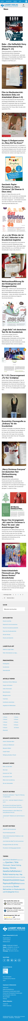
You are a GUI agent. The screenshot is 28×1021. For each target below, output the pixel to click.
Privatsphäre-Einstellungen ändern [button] (11, 991)
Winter (17, 892)
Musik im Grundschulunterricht (10, 627)
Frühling (18, 865)
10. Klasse (16, 727)
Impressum (5, 987)
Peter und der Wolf (7, 766)
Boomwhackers (6, 692)
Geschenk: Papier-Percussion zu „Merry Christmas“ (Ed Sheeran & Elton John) (13, 188)
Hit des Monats (6, 634)
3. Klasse (5, 719)
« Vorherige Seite (7, 594)
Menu (24, 6)
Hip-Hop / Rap (17, 874)
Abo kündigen (6, 996)
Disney (4, 862)
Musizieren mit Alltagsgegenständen (12, 848)
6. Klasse (16, 722)
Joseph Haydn (6, 751)
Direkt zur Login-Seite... (8, 649)
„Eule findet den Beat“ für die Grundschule (13, 841)
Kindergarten (6, 663)
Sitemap (5, 998)
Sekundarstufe (6, 670)
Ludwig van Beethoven (8, 745)
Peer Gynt (5, 770)
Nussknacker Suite (7, 776)
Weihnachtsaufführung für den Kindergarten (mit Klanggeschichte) (13, 283)
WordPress (11, 1017)
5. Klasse (5, 722)
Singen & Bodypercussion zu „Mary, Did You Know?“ (13, 141)
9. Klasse (5, 727)
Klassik (22, 880)
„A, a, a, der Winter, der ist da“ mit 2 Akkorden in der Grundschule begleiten (13, 237)
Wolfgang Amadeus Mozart (9, 755)
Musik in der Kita (7, 621)
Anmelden (17, 1017)
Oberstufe (5, 730)
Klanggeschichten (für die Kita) (10, 844)
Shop (2, 1)
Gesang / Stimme (9, 868)
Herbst (10, 874)
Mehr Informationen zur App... (10, 653)
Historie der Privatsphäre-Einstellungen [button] (12, 993)
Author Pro (16, 1016)
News (15, 1)
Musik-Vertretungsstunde (9, 832)
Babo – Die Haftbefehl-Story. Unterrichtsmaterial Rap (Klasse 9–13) (14, 46)
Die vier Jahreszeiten (8, 783)
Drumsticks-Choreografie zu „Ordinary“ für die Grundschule (14, 423)
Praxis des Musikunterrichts (9, 631)
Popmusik (7, 883)
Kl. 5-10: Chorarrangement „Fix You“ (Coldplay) (13, 376)
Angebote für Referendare (9, 705)
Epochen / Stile (11, 862)
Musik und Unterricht (8, 638)
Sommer (22, 883)
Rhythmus (15, 883)
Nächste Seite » (11, 598)
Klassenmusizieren (11, 880)
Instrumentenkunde (9, 877)
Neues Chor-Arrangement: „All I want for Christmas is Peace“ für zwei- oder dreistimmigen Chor (13, 523)
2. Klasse (16, 717)
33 (5, 598)
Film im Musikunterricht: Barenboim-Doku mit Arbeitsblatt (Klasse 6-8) (12, 94)
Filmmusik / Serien (9, 865)
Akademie (8, 1)
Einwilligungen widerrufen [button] (9, 995)
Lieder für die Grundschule (9, 829)
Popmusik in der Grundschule (10, 624)
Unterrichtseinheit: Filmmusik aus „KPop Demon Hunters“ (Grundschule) (11, 574)
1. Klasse (5, 717)
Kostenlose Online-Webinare (10, 682)
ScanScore (5, 1003)
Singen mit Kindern (7, 685)
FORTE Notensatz (7, 1005)
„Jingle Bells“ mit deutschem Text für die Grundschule (14, 330)
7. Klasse (5, 724)
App (20, 1)
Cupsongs (5, 698)
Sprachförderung (8, 887)
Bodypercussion (7, 695)
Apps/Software (6, 859)
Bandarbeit (14, 859)
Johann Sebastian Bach (8, 741)
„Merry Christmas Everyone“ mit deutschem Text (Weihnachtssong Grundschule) (13, 473)
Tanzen (16, 886)
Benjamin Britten (7, 748)
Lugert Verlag (9, 5)
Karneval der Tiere (7, 773)
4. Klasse (16, 719)
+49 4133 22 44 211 (13, 951)
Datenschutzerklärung (8, 989)
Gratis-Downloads (7, 688)
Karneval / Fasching (20, 877)
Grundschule (6, 667)
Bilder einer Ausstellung (9, 780)
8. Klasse (16, 724)
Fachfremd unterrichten (8, 702)
